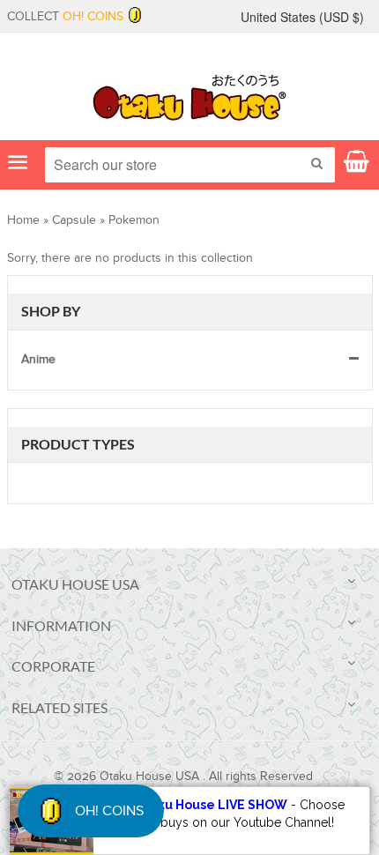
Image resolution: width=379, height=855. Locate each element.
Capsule (74, 220)
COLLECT (65, 17)
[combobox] (190, 164)
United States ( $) (302, 17)
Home (23, 220)
